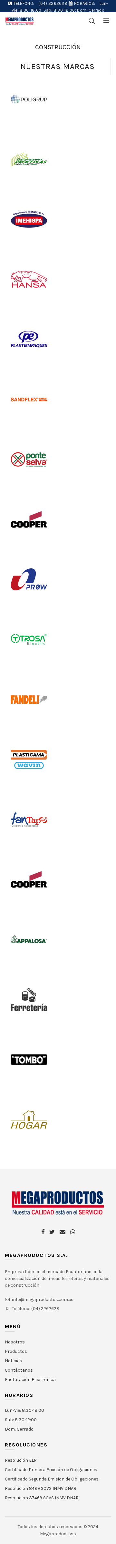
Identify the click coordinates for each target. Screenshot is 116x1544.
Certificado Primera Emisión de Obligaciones (51, 1469)
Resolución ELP (21, 1460)
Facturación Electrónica (30, 1379)
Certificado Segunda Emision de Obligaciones (52, 1479)
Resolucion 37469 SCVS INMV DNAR (42, 1498)
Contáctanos (19, 1370)
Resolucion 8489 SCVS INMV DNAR (40, 1488)
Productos (16, 1351)
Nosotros (15, 1342)
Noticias (13, 1361)
